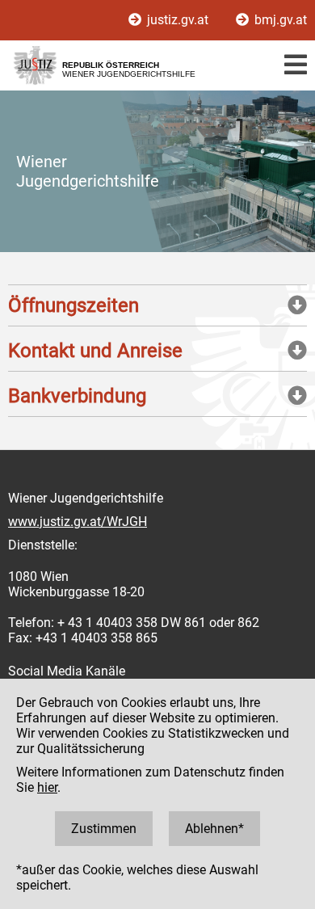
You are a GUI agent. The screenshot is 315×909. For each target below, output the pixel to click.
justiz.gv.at (178, 19)
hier (47, 787)
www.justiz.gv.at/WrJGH (77, 521)
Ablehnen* (214, 828)
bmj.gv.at (279, 19)
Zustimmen (103, 828)
